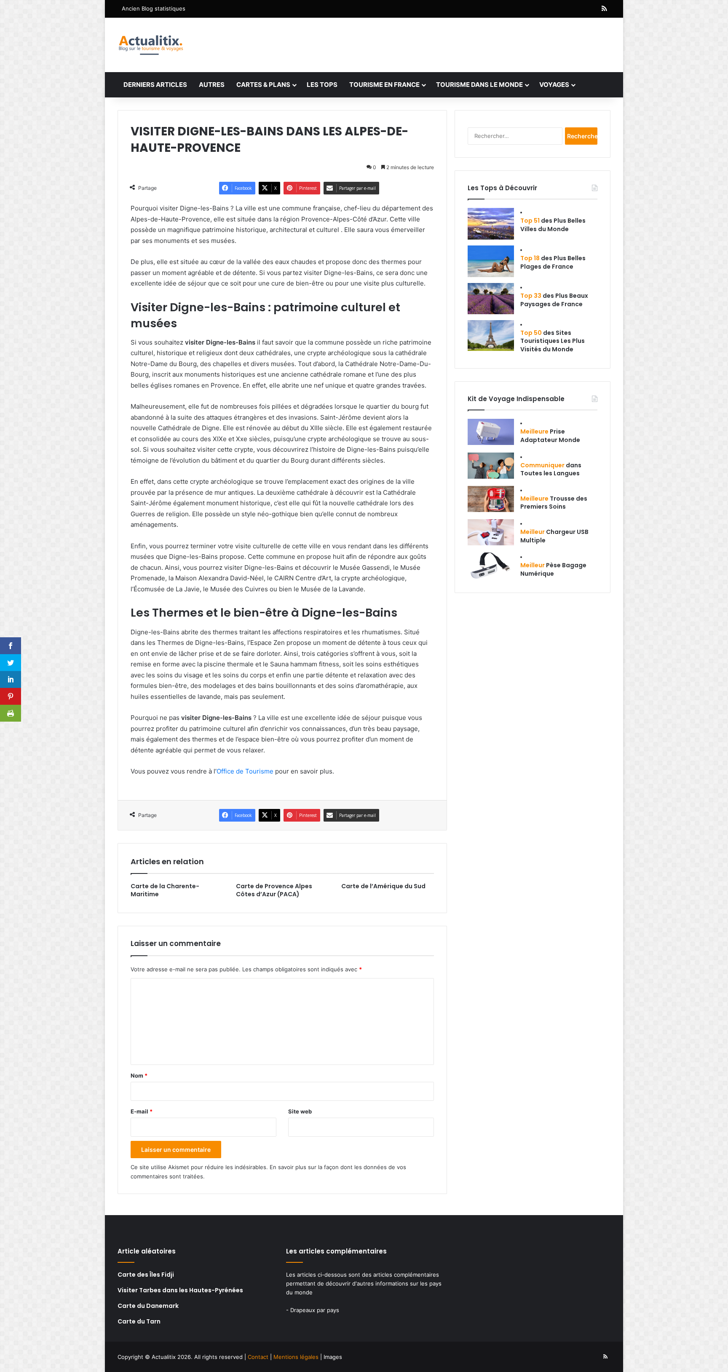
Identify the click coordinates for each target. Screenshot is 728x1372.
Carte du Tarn (139, 1321)
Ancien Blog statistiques (153, 8)
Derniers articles (155, 85)
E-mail (142, 1111)
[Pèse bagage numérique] (491, 566)
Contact (258, 1356)
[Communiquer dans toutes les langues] (491, 466)
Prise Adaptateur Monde (550, 435)
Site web (300, 1111)
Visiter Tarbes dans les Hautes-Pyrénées (180, 1290)
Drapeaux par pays (314, 1310)
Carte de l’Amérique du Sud (383, 886)
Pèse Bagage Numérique (553, 569)
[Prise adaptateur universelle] (491, 432)
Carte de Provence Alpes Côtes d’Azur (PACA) (274, 890)
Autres (212, 85)
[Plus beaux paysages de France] (491, 298)
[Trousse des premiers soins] (491, 499)
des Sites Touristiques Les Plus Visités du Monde (552, 341)
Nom (139, 1075)
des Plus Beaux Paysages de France (554, 299)
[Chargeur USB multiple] (491, 532)
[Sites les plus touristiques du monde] (491, 335)
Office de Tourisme (245, 771)
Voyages (554, 85)
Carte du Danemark (148, 1306)
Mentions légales (295, 1356)
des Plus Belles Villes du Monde (553, 224)
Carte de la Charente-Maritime (165, 890)
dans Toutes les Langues (550, 469)
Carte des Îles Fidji (146, 1274)
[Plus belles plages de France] (491, 261)
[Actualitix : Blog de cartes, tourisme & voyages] (151, 45)
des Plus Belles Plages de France (553, 262)
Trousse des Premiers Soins (553, 502)
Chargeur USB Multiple (554, 536)
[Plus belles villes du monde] (491, 224)
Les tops (322, 85)
